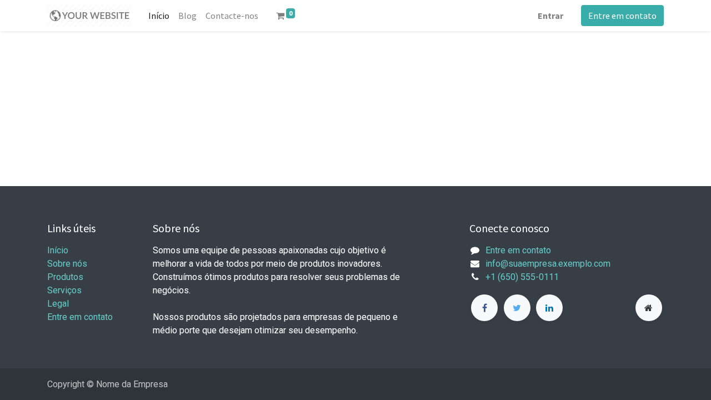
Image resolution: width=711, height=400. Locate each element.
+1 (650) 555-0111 (522, 277)
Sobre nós (67, 263)
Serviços (64, 290)
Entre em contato (622, 15)
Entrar (550, 15)
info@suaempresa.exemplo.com (547, 263)
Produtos (65, 277)
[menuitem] (159, 15)
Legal (58, 303)
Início (57, 250)
